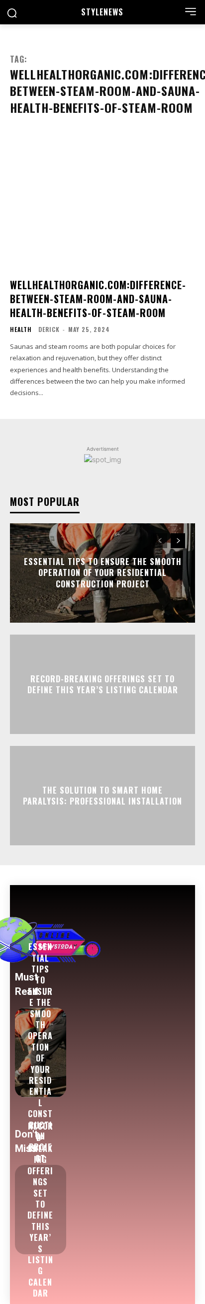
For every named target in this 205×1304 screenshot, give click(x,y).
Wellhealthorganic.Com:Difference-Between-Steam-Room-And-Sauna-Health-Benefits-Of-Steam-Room (98, 298)
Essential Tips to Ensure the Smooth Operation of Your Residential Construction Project (103, 573)
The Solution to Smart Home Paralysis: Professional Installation (102, 795)
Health (21, 329)
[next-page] (178, 540)
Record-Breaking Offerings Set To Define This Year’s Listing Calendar (102, 683)
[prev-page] (160, 540)
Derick (49, 329)
